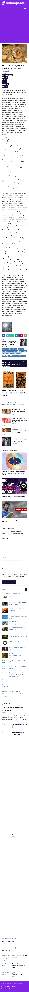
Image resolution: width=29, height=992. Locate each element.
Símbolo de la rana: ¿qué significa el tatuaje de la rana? (18, 965)
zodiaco (23, 355)
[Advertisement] (14, 27)
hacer (25, 351)
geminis (21, 351)
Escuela (16, 351)
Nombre (4, 557)
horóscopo (4, 353)
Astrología (4, 73)
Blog (3, 397)
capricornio (20, 349)
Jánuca (11, 596)
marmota (20, 353)
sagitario (10, 355)
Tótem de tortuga (16, 834)
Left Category (6, 703)
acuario (4, 349)
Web (3, 568)
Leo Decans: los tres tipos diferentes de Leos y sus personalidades (15, 623)
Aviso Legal (13, 986)
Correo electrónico (7, 563)
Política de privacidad (6, 988)
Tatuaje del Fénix (8, 941)
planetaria (4, 355)
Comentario (5, 538)
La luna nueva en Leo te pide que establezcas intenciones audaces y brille (18, 616)
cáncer (15, 349)
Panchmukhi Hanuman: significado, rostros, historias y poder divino (19, 430)
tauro (14, 355)
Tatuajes (4, 943)
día (7, 351)
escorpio (11, 351)
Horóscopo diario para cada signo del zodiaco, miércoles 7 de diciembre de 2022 (17, 674)
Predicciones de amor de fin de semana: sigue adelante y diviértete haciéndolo (19, 439)
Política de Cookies (5, 986)
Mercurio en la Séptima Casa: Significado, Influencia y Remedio (13, 361)
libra (15, 353)
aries (8, 349)
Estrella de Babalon (14, 641)
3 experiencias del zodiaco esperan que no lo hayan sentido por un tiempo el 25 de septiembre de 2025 (14, 473)
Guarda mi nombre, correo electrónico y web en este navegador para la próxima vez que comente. (14, 576)
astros (11, 349)
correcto (4, 351)
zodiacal (19, 355)
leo (12, 353)
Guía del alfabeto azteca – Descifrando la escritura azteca (13, 365)
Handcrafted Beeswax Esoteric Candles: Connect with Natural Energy (13, 392)
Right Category (6, 937)
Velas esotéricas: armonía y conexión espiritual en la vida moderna (19, 411)
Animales (4, 712)
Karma (9, 353)
